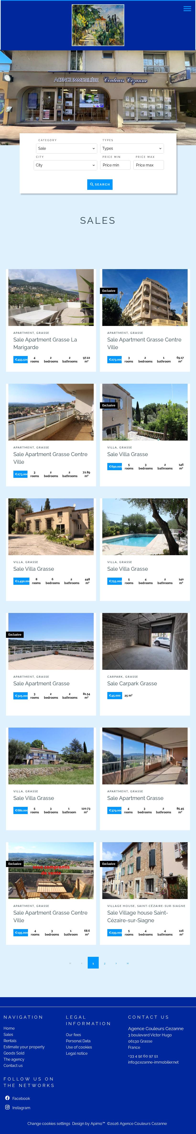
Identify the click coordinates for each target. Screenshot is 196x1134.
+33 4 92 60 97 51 (143, 1056)
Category (47, 140)
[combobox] (66, 148)
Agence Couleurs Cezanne (156, 1028)
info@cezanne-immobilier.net (153, 1062)
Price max (145, 157)
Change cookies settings (48, 1123)
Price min (112, 157)
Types (108, 140)
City (40, 157)
